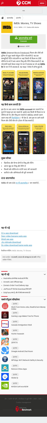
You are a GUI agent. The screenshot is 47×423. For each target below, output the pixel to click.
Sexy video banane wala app (14, 236)
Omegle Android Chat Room (22, 351)
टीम (6, 399)
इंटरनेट (18, 18)
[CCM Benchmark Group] (23, 409)
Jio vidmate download (11, 242)
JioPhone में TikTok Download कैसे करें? (17, 289)
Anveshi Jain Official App (13, 282)
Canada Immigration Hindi (21, 325)
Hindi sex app (7, 239)
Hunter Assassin (17, 334)
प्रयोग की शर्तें (13, 399)
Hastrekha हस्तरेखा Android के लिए (15, 278)
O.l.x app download (9, 233)
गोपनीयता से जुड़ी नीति (25, 399)
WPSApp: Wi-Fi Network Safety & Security (27, 360)
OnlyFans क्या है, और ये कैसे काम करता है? (17, 293)
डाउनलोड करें (25, 39)
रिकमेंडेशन (15, 118)
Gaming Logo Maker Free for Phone (25, 316)
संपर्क (35, 399)
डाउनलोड (10, 18)
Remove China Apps (19, 369)
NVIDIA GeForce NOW (19, 387)
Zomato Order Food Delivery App (16, 285)
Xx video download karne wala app (16, 245)
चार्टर (40, 399)
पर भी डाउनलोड (21, 183)
